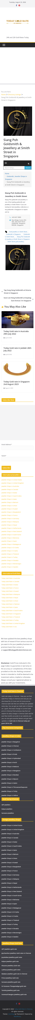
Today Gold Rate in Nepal (10, 598)
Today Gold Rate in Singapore (11, 614)
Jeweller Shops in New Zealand (12, 531)
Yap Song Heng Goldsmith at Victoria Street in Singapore (17, 291)
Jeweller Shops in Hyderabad (11, 758)
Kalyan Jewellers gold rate (10, 961)
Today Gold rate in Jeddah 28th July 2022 (17, 349)
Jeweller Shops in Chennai (10, 746)
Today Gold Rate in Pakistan (11, 604)
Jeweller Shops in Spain (9, 541)
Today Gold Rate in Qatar (10, 607)
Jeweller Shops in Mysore (10, 779)
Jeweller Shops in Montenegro (11, 564)
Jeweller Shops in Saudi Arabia (11, 496)
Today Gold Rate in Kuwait (10, 591)
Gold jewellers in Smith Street (18, 231)
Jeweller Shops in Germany (10, 518)
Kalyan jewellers (7, 809)
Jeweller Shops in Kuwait (10, 509)
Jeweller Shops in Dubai (9, 493)
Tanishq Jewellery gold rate (11, 990)
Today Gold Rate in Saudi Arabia (12, 610)
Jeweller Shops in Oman (9, 506)
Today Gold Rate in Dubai (10, 585)
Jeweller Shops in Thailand (10, 554)
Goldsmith (10, 176)
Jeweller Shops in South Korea (11, 535)
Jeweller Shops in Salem (9, 783)
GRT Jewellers (6, 805)
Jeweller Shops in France (10, 515)
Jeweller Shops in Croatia (10, 551)
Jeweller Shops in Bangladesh (11, 512)
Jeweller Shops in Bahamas (10, 538)
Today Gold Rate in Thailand (11, 617)
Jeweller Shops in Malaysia (10, 522)
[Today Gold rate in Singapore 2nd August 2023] (17, 363)
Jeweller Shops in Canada (10, 489)
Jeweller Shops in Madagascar (11, 544)
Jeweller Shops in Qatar (9, 499)
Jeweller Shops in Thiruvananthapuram (14, 787)
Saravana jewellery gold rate (11, 982)
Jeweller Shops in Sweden (10, 567)
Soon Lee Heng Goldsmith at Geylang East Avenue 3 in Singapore (17, 299)
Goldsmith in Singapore (13, 234)
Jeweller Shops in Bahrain (10, 502)
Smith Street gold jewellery (16, 241)
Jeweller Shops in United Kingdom (13, 483)
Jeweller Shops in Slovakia (10, 560)
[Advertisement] (17, 65)
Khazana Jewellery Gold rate (11, 966)
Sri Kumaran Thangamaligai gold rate (14, 986)
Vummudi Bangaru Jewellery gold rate (14, 994)
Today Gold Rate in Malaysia (11, 594)
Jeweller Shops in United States (12, 480)
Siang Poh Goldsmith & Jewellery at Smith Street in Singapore (17, 238)
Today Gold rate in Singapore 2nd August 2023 (17, 382)
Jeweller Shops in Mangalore (11, 771)
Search (28, 168)
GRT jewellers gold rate (9, 949)
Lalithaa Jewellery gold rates (11, 970)
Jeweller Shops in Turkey (10, 557)
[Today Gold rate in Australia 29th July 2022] (17, 312)
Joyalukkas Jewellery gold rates (12, 957)
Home (7, 173)
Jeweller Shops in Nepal (9, 525)
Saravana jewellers (8, 813)
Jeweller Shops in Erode (9, 754)
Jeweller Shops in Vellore (10, 795)
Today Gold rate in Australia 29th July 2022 (16, 332)
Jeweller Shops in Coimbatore (11, 750)
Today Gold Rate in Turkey (10, 620)
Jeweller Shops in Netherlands (11, 528)
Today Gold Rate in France (10, 588)
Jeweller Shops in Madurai (10, 766)
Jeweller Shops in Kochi (9, 762)
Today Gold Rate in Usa (9, 627)
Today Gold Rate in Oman (10, 601)
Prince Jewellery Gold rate (10, 978)
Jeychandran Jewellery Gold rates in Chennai (16, 953)
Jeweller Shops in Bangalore (11, 742)
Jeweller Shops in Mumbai (10, 775)
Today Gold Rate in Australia (11, 578)
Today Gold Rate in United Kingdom (13, 623)
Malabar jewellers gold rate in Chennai (14, 974)
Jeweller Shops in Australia (10, 486)
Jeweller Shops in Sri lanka (10, 547)
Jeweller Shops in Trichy (9, 791)
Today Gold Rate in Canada (10, 581)
